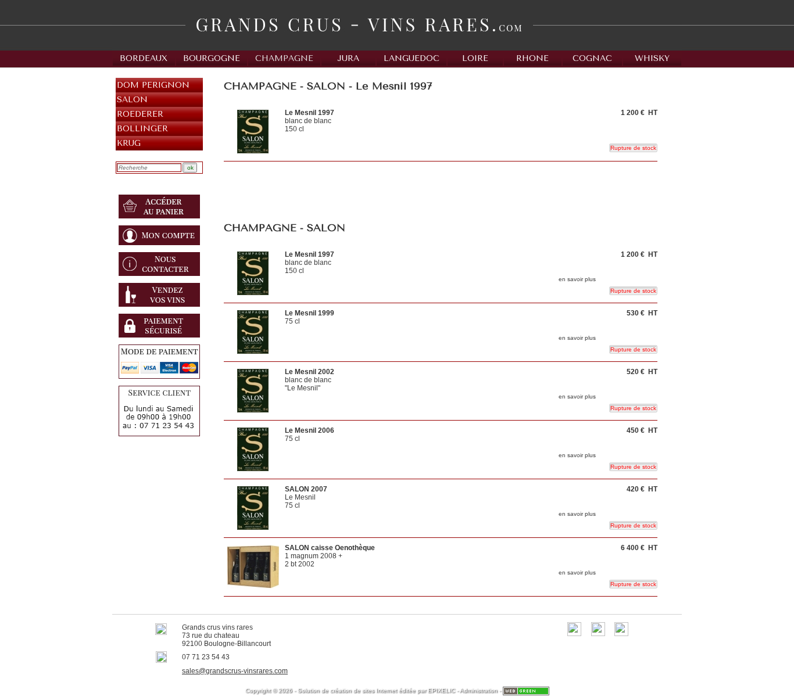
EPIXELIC (441, 690)
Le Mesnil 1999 (309, 313)
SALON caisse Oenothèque (330, 548)
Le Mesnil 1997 (309, 113)
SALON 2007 (306, 489)
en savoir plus (577, 279)
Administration (479, 690)
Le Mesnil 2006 (309, 430)
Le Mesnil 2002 (309, 372)
